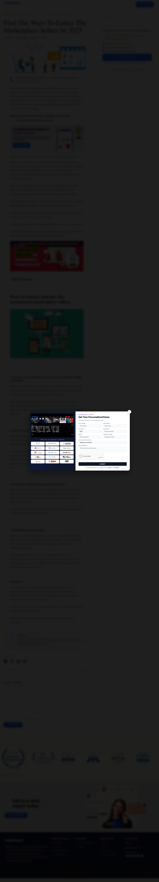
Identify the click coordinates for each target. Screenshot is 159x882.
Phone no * (106, 429)
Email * (81, 434)
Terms (110, 467)
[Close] (129, 412)
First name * (82, 423)
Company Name (107, 434)
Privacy (117, 467)
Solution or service (85, 440)
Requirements (83, 445)
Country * (82, 429)
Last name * (107, 423)
